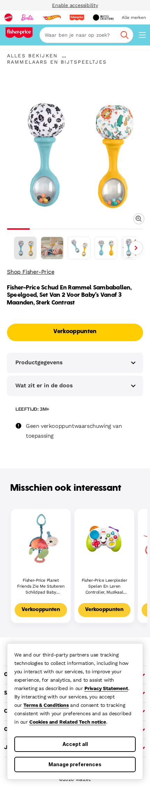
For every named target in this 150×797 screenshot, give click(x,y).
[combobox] (86, 35)
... (64, 55)
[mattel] (8, 17)
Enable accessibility (75, 5)
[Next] (136, 248)
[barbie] (27, 17)
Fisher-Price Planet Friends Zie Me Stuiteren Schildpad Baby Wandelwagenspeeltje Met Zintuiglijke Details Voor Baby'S (40, 586)
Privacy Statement (106, 688)
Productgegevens (39, 362)
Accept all (75, 744)
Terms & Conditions (45, 705)
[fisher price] (77, 17)
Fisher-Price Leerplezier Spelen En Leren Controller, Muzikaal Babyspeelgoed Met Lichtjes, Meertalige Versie (104, 586)
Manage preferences (75, 764)
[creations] (103, 17)
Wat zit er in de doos (44, 385)
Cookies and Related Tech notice (67, 722)
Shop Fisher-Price (30, 271)
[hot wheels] (51, 17)
